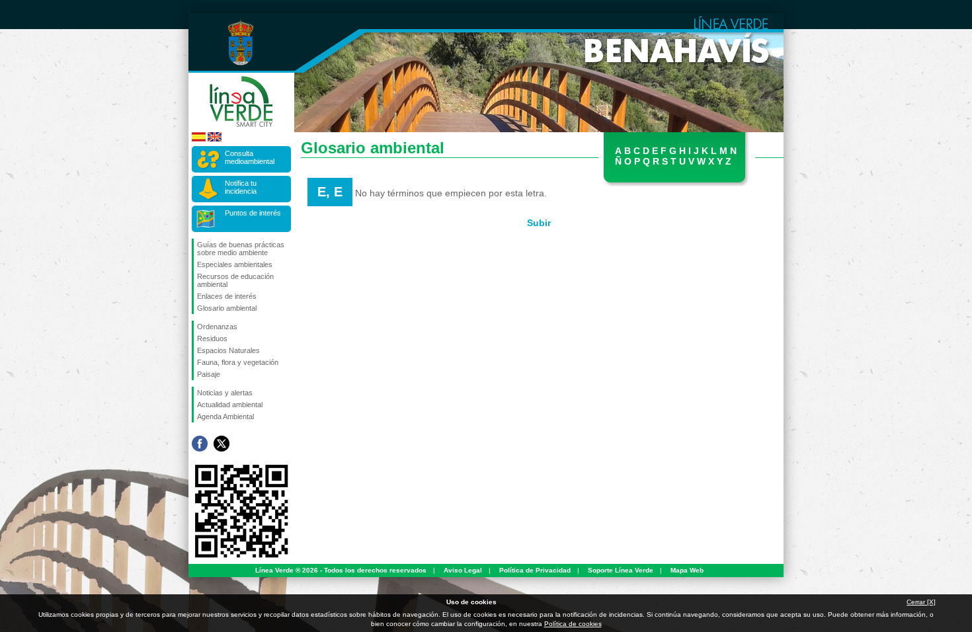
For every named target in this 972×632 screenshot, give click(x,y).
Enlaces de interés (227, 296)
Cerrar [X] (921, 602)
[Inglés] (215, 139)
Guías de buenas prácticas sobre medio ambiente (240, 249)
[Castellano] (199, 139)
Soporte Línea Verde (620, 570)
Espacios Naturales (228, 350)
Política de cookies (573, 623)
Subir (539, 222)
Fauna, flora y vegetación (237, 362)
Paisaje (208, 374)
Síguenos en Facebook (200, 444)
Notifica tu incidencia (241, 187)
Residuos (212, 338)
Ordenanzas (217, 327)
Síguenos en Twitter (221, 444)
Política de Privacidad (535, 570)
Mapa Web (687, 570)
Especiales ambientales (234, 264)
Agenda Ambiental (225, 416)
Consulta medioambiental (249, 157)
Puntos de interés (253, 213)
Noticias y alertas (225, 393)
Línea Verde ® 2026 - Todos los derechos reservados (340, 570)
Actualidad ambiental (230, 405)
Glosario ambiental (227, 308)
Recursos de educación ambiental (235, 280)
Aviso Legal (463, 570)
